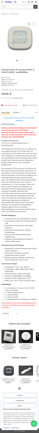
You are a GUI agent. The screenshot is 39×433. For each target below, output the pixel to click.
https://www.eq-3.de (19, 143)
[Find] (35, 7)
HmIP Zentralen (12, 83)
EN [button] (23, 2)
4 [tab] (22, 60)
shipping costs (18, 98)
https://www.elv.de (7, 145)
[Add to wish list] (34, 24)
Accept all (20, 395)
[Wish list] (32, 2)
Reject (20, 406)
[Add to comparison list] (29, 24)
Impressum (6, 427)
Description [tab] (5, 112)
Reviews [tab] (16, 112)
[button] (28, 2)
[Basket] (36, 2)
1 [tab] (16, 60)
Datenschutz (15, 427)
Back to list (6, 14)
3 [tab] (20, 60)
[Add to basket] (2, 20)
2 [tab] (18, 60)
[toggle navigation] (2, 1)
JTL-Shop (22, 430)
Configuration (20, 400)
